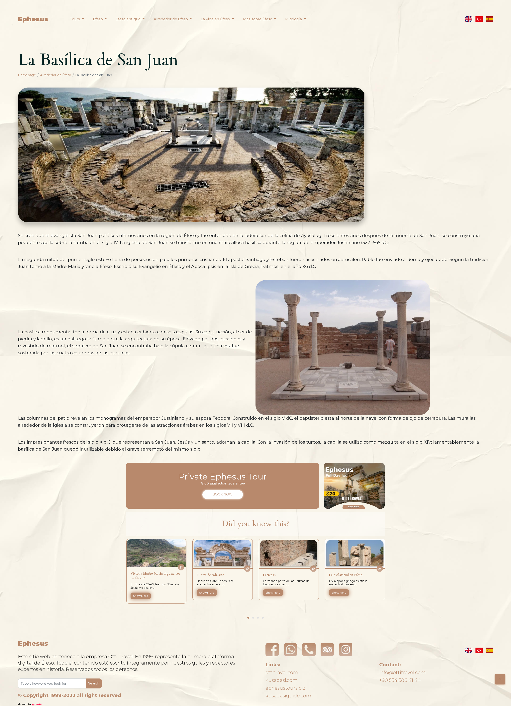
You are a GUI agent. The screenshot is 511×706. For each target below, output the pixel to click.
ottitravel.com (281, 672)
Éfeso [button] (98, 19)
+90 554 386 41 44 (400, 680)
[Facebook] (272, 649)
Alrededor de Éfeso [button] (171, 19)
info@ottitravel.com (402, 672)
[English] (468, 19)
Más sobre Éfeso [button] (258, 19)
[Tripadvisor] (327, 649)
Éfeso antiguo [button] (129, 19)
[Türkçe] (479, 19)
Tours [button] (75, 19)
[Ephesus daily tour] (354, 485)
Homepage (27, 75)
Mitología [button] (294, 19)
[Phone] (309, 649)
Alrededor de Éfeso (55, 75)
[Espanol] (489, 19)
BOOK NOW (223, 494)
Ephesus (33, 19)
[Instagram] (346, 649)
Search (93, 683)
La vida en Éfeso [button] (216, 19)
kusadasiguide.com (288, 696)
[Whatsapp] (290, 649)
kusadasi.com (281, 680)
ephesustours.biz (285, 688)
